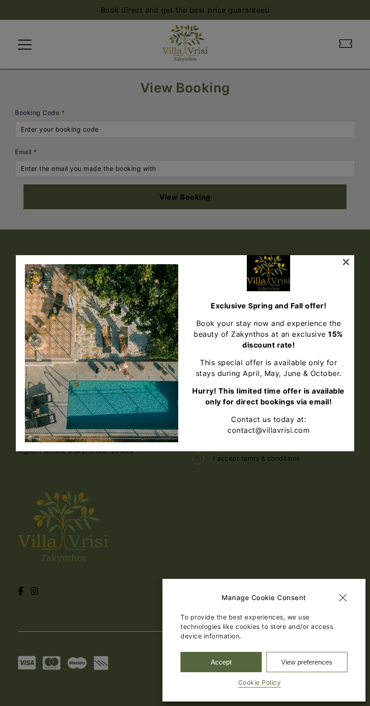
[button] (342, 597)
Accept (221, 662)
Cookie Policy (259, 682)
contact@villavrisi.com (268, 430)
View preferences (307, 662)
